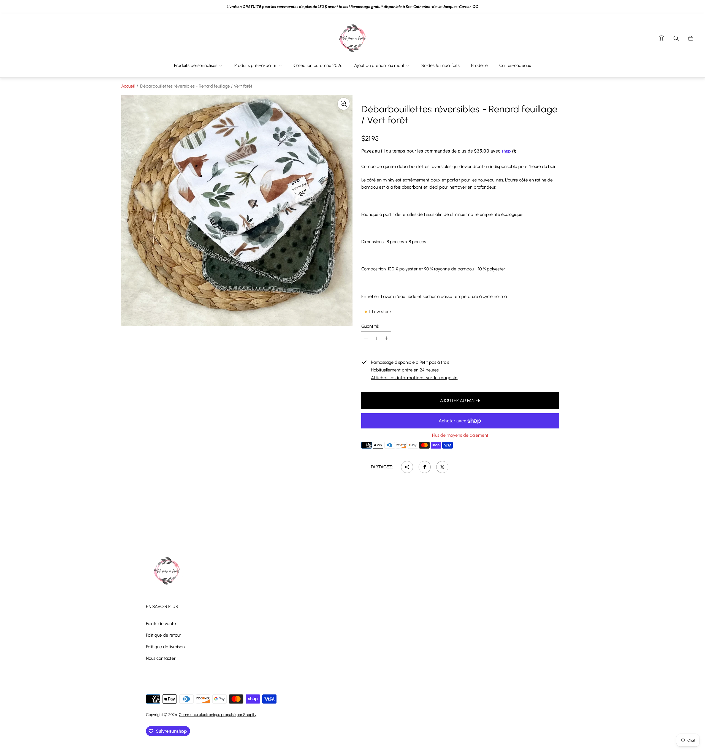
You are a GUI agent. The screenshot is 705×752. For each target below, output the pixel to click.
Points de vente (161, 623)
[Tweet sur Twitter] (442, 467)
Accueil (128, 86)
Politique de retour (163, 635)
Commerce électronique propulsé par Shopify (217, 714)
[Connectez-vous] (661, 38)
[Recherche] (676, 38)
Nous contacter (161, 658)
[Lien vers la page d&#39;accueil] (166, 571)
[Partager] (407, 467)
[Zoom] (344, 104)
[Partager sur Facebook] (425, 467)
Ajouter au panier (460, 400)
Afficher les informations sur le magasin (414, 377)
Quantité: (370, 326)
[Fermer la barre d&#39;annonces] (691, 7)
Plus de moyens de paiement (460, 435)
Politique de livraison (165, 646)
